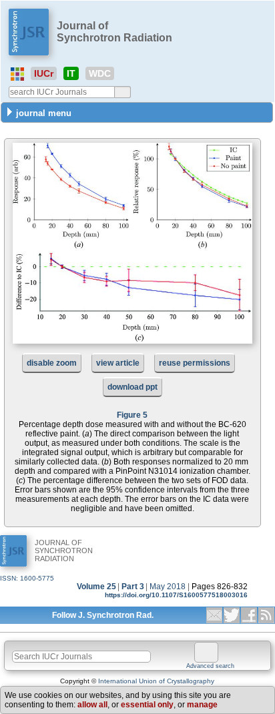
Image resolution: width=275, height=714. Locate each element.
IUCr (43, 73)
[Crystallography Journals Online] (17, 74)
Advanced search (210, 666)
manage (202, 704)
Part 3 (132, 586)
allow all (92, 704)
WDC (100, 73)
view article (118, 363)
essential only (147, 704)
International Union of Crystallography (156, 681)
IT (71, 73)
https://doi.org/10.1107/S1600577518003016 (176, 595)
